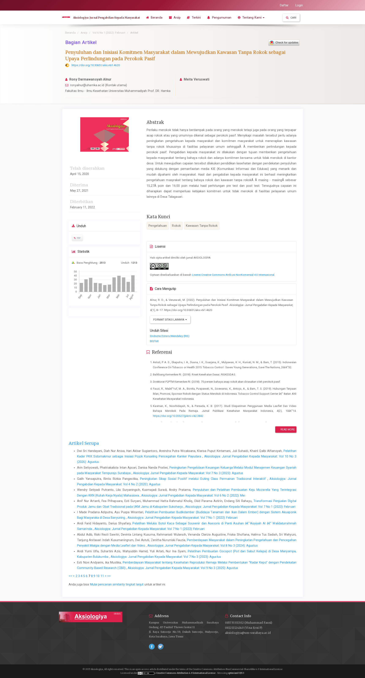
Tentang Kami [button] (251, 17)
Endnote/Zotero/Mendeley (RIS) (169, 336)
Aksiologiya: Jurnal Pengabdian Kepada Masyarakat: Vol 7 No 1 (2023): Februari (240, 506)
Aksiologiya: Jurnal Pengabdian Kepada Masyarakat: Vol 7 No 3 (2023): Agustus (188, 473)
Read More (287, 429)
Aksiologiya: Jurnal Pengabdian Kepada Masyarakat (106, 17)
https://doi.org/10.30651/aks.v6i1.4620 (96, 65)
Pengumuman (221, 17)
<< (70, 576)
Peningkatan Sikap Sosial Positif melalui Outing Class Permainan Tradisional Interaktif (203, 478)
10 (97, 576)
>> (109, 576)
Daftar (284, 5)
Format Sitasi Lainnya (169, 319)
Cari (293, 17)
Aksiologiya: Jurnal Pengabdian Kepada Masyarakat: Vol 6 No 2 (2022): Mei (193, 495)
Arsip (177, 17)
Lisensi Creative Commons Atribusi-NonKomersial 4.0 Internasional (233, 274)
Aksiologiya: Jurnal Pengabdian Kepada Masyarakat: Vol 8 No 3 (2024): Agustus (202, 545)
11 (102, 576)
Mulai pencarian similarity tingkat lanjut (117, 584)
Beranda (156, 17)
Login (299, 5)
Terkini (196, 17)
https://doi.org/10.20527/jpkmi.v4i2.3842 (178, 415)
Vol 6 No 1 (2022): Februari (109, 32)
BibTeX (154, 341)
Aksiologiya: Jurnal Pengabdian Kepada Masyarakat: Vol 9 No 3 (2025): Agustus (183, 568)
